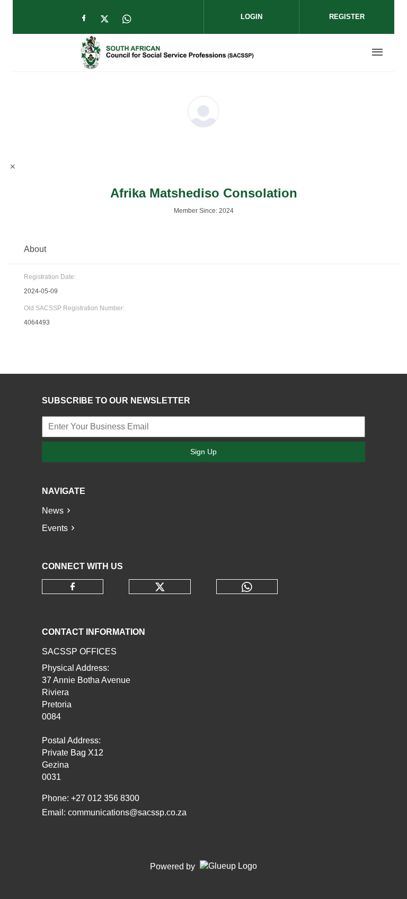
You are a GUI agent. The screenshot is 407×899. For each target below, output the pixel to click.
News (53, 510)
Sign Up (203, 451)
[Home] (167, 52)
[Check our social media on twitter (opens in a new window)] (108, 19)
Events (55, 528)
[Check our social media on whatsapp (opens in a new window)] (130, 19)
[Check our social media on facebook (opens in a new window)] (86, 19)
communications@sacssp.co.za (127, 812)
